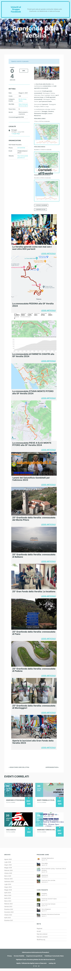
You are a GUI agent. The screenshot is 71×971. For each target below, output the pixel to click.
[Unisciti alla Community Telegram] (35, 485)
